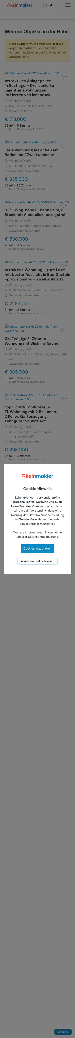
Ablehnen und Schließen (37, 561)
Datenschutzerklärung (43, 537)
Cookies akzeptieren (37, 548)
